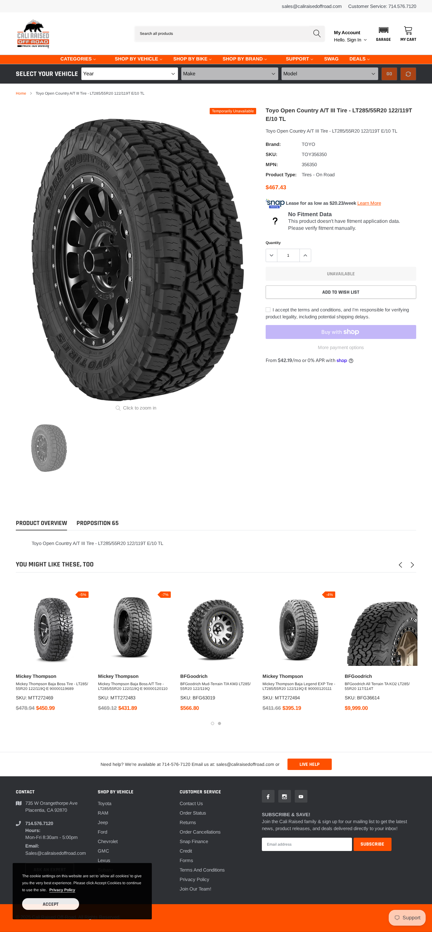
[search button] (316, 33)
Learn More (369, 203)
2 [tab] (219, 723)
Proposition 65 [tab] (98, 523)
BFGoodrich (193, 676)
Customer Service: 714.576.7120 (382, 6)
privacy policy (62, 890)
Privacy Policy (194, 879)
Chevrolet (108, 841)
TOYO (308, 144)
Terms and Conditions (202, 870)
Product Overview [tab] (41, 523)
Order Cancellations (200, 832)
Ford (102, 832)
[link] (48, 447)
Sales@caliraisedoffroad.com (312, 6)
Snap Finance (194, 841)
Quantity (273, 243)
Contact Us (191, 803)
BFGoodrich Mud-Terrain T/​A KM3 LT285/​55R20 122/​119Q (215, 686)
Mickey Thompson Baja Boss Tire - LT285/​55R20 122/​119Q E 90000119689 (52, 686)
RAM (103, 813)
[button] (383, 33)
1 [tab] (212, 723)
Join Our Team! (195, 888)
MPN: (272, 164)
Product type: (281, 174)
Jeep (103, 822)
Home (21, 93)
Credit (186, 851)
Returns (188, 822)
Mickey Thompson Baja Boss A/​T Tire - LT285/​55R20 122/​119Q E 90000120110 (133, 686)
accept (51, 904)
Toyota (104, 803)
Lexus (104, 860)
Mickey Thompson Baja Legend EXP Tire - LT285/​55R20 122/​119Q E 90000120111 (298, 686)
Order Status (193, 813)
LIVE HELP (309, 764)
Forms (186, 860)
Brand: (273, 144)
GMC (103, 851)
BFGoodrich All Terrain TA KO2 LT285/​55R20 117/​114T (377, 686)
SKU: (271, 154)
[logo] (33, 33)
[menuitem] (74, 58)
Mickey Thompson (36, 676)
